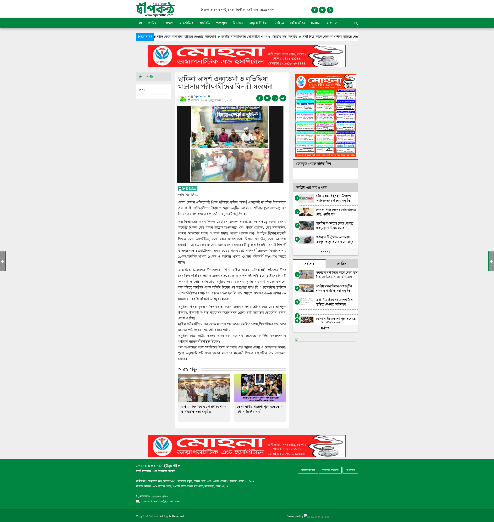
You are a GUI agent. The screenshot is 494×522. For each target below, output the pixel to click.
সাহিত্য (279, 23)
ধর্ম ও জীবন (297, 23)
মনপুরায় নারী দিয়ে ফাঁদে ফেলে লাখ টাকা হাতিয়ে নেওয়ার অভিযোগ (337, 274)
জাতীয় (152, 23)
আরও (330, 23)
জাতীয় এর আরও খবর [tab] (311, 187)
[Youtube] (330, 10)
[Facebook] (314, 10)
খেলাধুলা (221, 23)
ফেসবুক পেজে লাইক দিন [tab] (313, 163)
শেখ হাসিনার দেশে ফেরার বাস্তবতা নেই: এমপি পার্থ (336, 212)
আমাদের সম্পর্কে (308, 470)
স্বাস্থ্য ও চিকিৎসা (259, 23)
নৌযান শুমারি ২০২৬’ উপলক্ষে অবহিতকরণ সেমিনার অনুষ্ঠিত (334, 198)
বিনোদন (238, 23)
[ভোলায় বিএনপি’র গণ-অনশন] (491, 261)
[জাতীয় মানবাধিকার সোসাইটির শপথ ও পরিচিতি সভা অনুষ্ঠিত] (204, 388)
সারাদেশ (167, 23)
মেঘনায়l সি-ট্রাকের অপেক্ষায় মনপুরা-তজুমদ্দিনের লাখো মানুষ (334, 239)
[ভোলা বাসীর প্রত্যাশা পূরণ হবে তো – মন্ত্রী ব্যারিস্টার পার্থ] (260, 388)
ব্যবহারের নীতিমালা (330, 470)
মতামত (315, 23)
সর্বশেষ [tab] (309, 264)
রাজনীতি (204, 23)
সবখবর (325, 252)
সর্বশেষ (325, 328)
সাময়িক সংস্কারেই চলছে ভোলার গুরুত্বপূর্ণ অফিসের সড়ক (334, 225)
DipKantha (200, 96)
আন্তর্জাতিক (186, 23)
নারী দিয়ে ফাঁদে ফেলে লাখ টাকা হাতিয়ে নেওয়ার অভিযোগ (310, 37)
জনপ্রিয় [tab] (342, 264)
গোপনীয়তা (350, 470)
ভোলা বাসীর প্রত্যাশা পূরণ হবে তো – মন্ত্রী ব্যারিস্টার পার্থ (260, 409)
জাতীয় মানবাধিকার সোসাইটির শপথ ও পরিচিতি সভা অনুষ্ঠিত (230, 37)
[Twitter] (322, 10)
